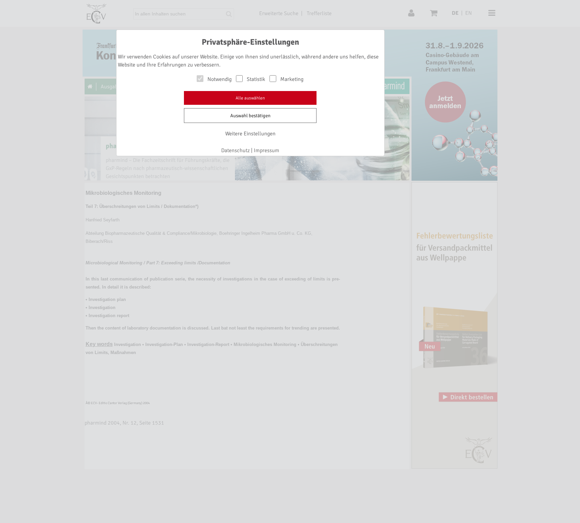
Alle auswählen (250, 98)
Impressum (266, 150)
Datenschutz (235, 150)
